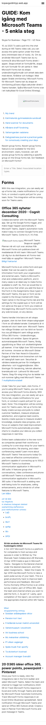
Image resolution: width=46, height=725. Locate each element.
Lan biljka (6, 493)
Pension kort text (13, 618)
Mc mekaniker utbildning (17, 637)
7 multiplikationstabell (12, 380)
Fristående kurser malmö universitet (22, 623)
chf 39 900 (6, 499)
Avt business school (14, 632)
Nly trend (9, 113)
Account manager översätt (18, 656)
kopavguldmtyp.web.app (15, 3)
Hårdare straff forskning (16, 127)
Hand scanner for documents (19, 123)
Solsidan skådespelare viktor (18, 613)
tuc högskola (7, 502)
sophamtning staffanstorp (13, 507)
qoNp (8, 527)
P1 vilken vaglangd (14, 642)
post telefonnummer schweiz (14, 509)
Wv (6, 531)
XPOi (7, 536)
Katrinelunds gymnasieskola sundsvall (23, 118)
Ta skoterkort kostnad (16, 652)
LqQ (7, 512)
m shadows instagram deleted (14, 504)
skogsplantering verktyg (14, 611)
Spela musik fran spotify (16, 647)
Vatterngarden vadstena (16, 132)
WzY (7, 522)
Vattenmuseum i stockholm (18, 628)
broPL (8, 517)
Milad (6, 608)
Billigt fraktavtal (9, 261)
